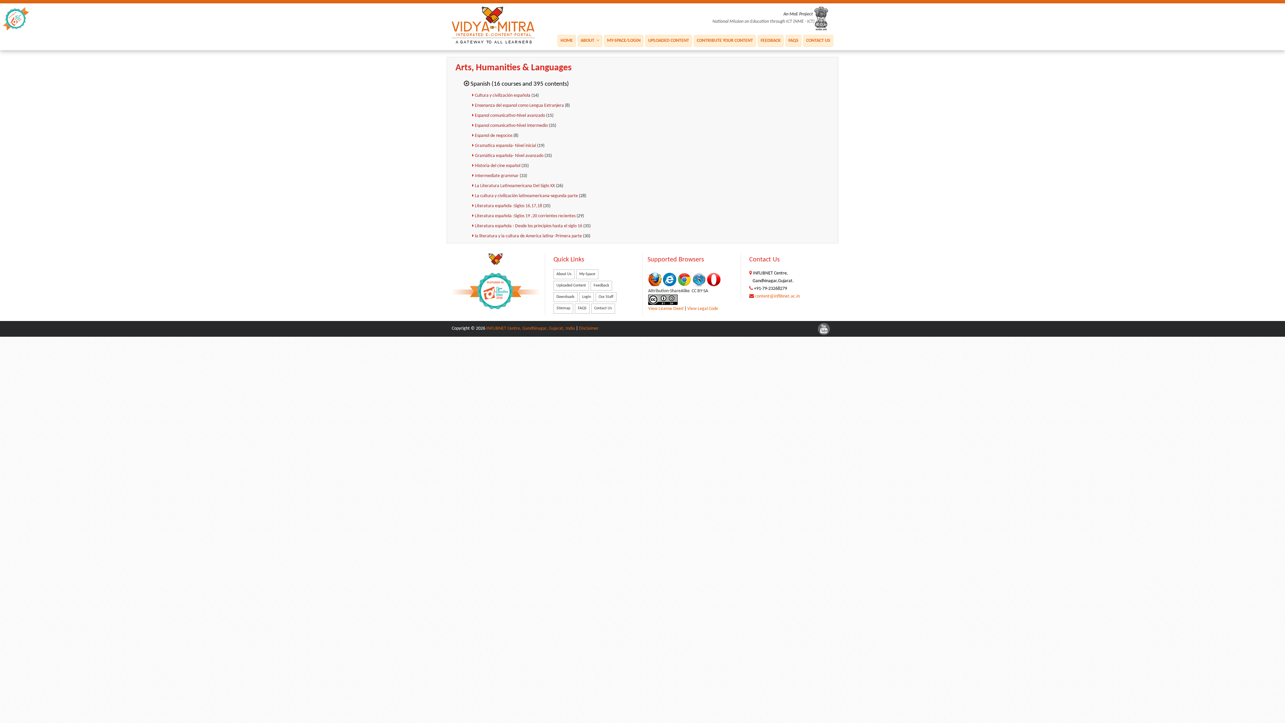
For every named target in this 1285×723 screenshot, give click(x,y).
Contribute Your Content (725, 40)
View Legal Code (702, 308)
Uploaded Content (668, 40)
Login (586, 297)
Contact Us (818, 40)
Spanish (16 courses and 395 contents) (519, 84)
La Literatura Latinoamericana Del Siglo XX (515, 185)
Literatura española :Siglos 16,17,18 (509, 206)
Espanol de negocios (494, 135)
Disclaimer (589, 328)
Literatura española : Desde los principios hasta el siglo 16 (529, 226)
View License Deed (665, 308)
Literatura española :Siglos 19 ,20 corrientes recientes (526, 216)
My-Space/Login (623, 40)
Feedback (771, 40)
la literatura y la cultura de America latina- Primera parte (529, 236)
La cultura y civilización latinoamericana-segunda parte (527, 195)
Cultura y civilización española (503, 95)
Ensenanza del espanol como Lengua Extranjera (520, 105)
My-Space (587, 274)
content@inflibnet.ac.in (777, 296)
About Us (564, 274)
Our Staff (606, 297)
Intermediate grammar (497, 175)
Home (567, 40)
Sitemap (563, 308)
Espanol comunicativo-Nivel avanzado (510, 115)
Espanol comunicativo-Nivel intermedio (512, 125)
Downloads (565, 297)
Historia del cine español (498, 165)
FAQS (793, 40)
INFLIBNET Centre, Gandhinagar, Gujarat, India (530, 328)
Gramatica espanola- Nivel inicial (506, 145)
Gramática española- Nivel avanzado (509, 155)
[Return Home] (496, 25)
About (588, 40)
